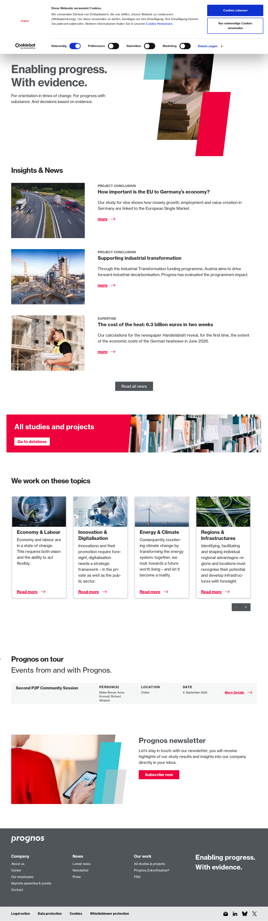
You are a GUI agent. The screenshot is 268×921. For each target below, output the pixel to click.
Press (77, 877)
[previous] (236, 607)
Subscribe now (159, 774)
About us (17, 864)
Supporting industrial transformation (139, 258)
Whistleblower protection (109, 913)
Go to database (32, 441)
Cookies (76, 913)
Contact (17, 890)
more (103, 218)
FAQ (137, 877)
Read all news (134, 386)
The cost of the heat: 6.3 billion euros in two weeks (155, 324)
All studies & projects (149, 864)
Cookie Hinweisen (159, 23)
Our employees (22, 877)
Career (16, 870)
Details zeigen (207, 46)
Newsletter (81, 870)
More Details (234, 692)
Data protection (50, 913)
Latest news (81, 864)
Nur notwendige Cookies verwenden (235, 26)
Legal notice (20, 913)
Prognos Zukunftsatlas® (151, 870)
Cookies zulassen (235, 10)
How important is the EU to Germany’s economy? (154, 192)
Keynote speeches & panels (31, 883)
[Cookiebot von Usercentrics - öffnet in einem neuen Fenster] (25, 46)
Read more (27, 591)
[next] (246, 607)
